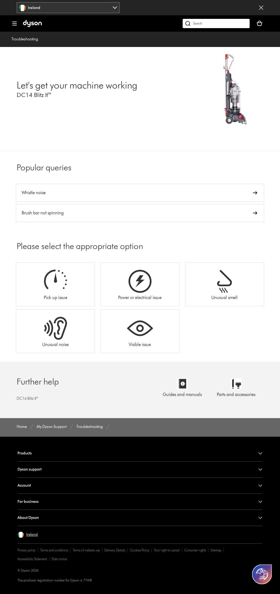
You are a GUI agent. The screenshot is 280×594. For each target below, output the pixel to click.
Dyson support (30, 469)
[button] (28, 534)
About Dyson (28, 517)
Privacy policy (27, 550)
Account (24, 485)
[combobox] (68, 7)
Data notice (59, 559)
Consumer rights (195, 550)
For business (28, 501)
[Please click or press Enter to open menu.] (14, 23)
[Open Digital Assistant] (262, 574)
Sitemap (216, 550)
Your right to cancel (167, 550)
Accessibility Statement (32, 559)
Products (25, 453)
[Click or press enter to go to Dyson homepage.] (32, 25)
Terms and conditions (54, 550)
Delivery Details (114, 550)
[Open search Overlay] (216, 23)
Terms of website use (86, 550)
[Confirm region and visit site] (261, 7)
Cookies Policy (139, 550)
